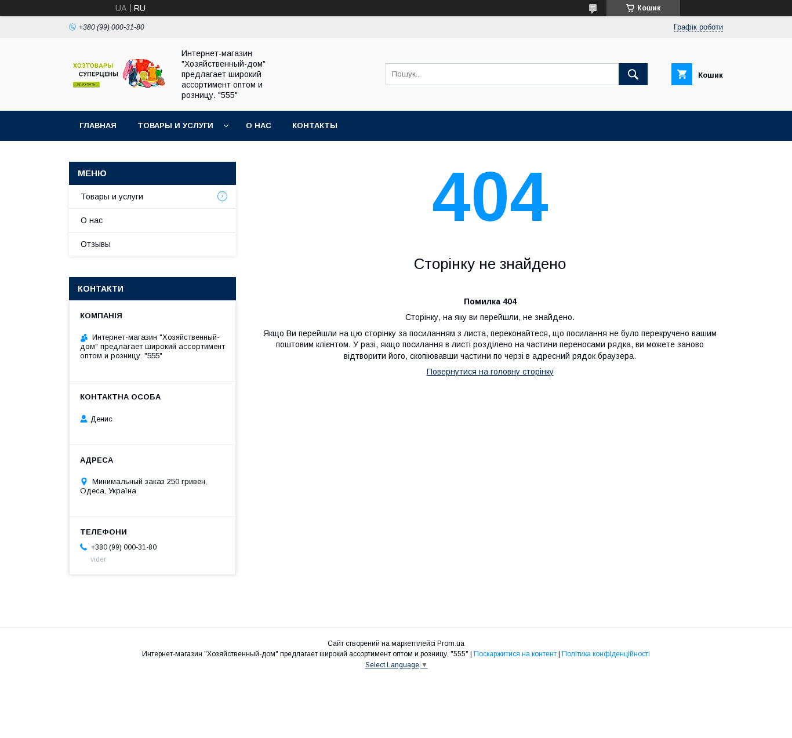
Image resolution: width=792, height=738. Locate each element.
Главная (98, 125)
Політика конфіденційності (606, 654)
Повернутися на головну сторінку (490, 371)
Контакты (314, 125)
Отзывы (96, 244)
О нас (258, 125)
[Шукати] (633, 74)
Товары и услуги (175, 125)
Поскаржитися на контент (515, 654)
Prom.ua (450, 643)
